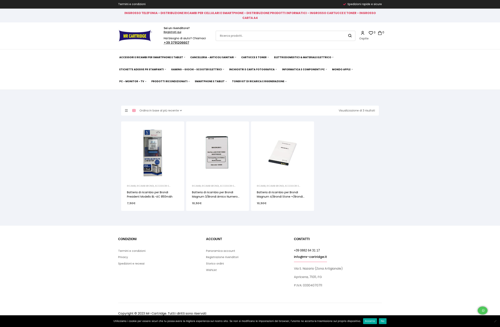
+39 (167, 42)
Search (350, 36)
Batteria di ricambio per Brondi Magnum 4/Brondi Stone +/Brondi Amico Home (280, 196)
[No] (495, 321)
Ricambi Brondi (145, 185)
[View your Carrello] (380, 32)
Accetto (370, 321)
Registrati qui (172, 32)
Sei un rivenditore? (177, 28)
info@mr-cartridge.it (310, 257)
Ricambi (131, 185)
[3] (371, 32)
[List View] (126, 110)
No (383, 321)
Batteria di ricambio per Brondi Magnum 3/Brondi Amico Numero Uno (215, 196)
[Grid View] (134, 110)
